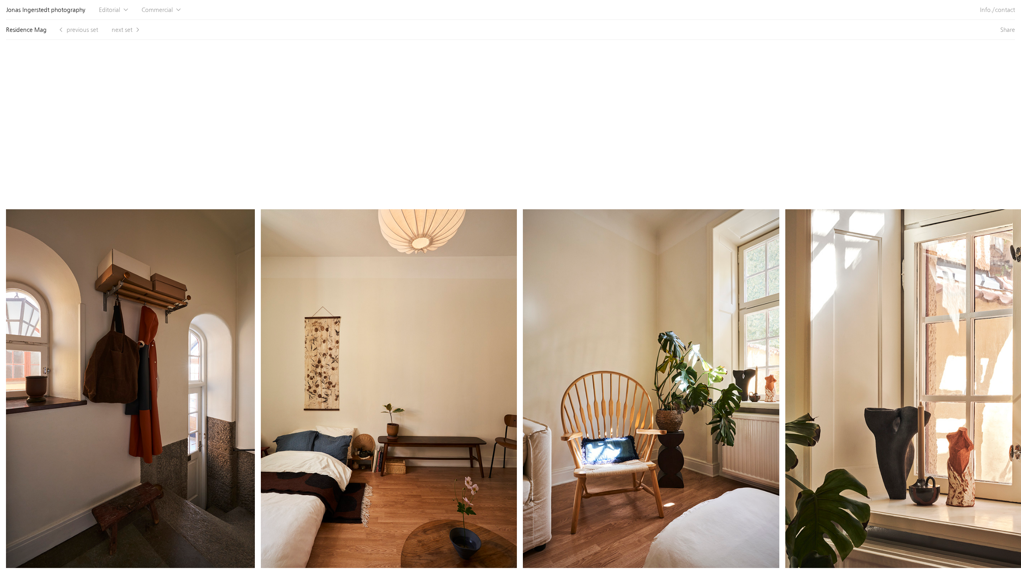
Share (1007, 29)
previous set (82, 29)
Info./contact (997, 10)
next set (122, 29)
